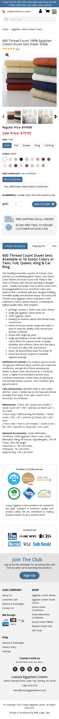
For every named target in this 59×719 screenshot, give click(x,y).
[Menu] (54, 13)
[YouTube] (44, 669)
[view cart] (48, 11)
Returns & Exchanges (13, 603)
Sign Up (29, 575)
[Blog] (29, 669)
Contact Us (8, 608)
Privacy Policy (9, 647)
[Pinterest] (36, 669)
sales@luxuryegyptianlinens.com (29, 690)
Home (5, 29)
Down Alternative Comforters (41, 616)
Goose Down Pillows (42, 621)
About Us (7, 595)
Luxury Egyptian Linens (33, 704)
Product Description (15, 245)
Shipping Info (38, 245)
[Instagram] (22, 669)
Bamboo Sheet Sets (42, 626)
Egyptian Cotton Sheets (44, 595)
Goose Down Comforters (38, 608)
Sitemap (6, 651)
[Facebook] (15, 669)
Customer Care (10, 599)
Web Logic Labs (42, 712)
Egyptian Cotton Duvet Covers (26, 29)
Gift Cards (37, 630)
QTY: (5, 204)
